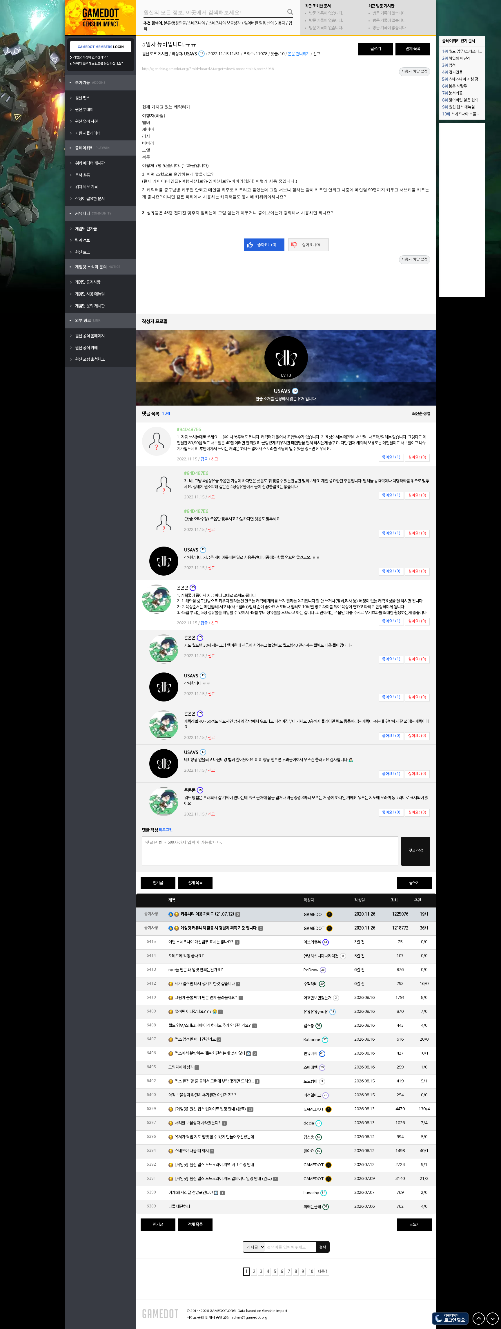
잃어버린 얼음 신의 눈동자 (264, 23)
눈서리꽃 (452, 93)
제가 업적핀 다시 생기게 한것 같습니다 (205, 984)
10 (310, 1272)
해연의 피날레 (456, 59)
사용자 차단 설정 (415, 72)
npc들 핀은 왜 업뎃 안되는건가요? (196, 970)
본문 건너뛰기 (299, 54)
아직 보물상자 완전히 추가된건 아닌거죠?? (202, 1095)
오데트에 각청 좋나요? (186, 956)
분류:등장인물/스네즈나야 (184, 23)
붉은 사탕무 (454, 86)
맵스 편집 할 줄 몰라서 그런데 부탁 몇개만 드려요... (214, 1081)
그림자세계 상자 (181, 1067)
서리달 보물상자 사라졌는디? (198, 1123)
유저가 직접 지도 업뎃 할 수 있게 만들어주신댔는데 (214, 1137)
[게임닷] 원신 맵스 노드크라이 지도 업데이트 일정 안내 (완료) (223, 1179)
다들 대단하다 (179, 1207)
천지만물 (452, 72)
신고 (316, 54)
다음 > (322, 1272)
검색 (322, 1247)
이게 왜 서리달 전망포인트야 (190, 1193)
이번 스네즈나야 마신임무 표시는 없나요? (201, 942)
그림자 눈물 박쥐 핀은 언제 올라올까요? (206, 998)
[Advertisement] (286, 89)
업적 (449, 66)
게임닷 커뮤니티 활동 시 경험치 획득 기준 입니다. (219, 928)
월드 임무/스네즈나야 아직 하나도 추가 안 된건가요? (209, 1026)
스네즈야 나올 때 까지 (192, 1151)
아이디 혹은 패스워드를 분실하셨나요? (98, 64)
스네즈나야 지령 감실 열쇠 (463, 79)
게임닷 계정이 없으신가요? (90, 57)
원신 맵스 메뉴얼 (458, 107)
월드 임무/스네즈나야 (462, 52)
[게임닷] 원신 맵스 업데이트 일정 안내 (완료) (210, 1109)
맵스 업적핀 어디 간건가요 (195, 1039)
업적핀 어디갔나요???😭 (196, 1012)
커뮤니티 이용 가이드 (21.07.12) (208, 914)
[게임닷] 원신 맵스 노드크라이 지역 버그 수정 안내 (214, 1165)
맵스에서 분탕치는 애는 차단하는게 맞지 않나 (210, 1053)
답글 (204, 459)
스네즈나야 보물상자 (224, 23)
